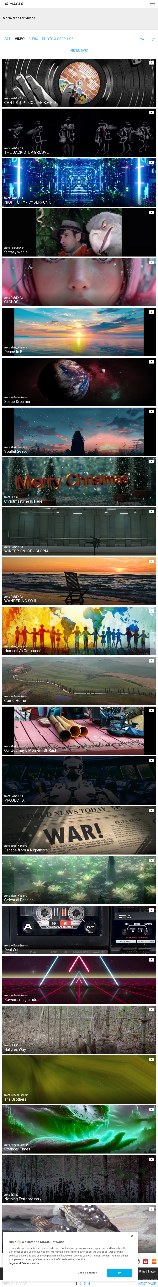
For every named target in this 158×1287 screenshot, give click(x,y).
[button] (144, 39)
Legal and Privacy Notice (24, 1263)
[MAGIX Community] (14, 3)
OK (119, 1272)
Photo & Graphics (58, 39)
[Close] (132, 1236)
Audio (33, 39)
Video (20, 39)
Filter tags (79, 50)
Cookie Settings (87, 1272)
